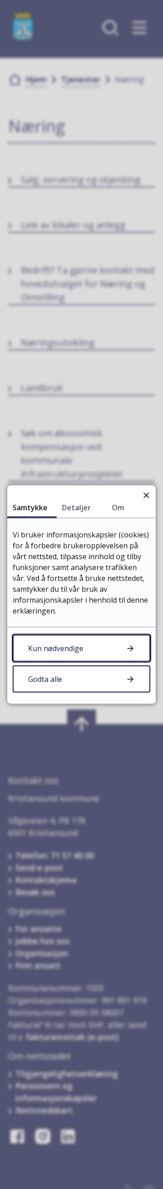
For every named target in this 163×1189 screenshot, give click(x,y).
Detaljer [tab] (76, 508)
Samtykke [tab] (30, 508)
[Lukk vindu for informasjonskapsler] (146, 495)
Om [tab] (118, 508)
